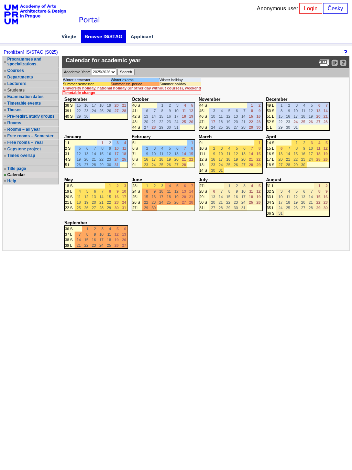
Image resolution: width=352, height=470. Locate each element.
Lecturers (16, 83)
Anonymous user (278, 8)
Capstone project (24, 149)
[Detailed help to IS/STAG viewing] (343, 62)
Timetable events (24, 103)
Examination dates (25, 96)
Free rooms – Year (25, 142)
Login (311, 8)
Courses (15, 70)
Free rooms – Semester (30, 135)
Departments (20, 77)
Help (11, 181)
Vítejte (69, 36)
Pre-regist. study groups (31, 116)
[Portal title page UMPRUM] (89, 14)
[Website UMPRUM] (38, 14)
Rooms (14, 122)
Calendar (16, 174)
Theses (14, 109)
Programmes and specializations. (24, 61)
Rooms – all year (23, 129)
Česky (335, 8)
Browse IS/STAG (103, 36)
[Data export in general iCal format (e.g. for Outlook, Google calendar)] (324, 62)
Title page (16, 168)
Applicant (142, 36)
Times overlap (21, 155)
